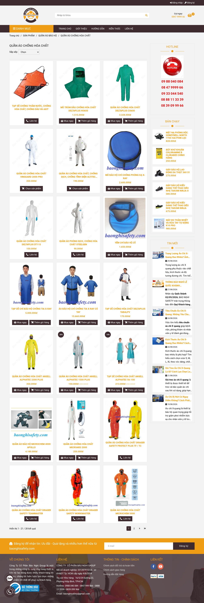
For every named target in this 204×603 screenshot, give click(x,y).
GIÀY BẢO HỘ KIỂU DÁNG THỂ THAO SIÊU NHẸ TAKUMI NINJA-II (177, 188)
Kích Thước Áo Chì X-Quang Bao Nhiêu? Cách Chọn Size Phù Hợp (177, 341)
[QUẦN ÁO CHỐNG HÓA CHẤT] (30, 15)
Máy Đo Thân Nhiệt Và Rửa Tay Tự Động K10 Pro (177, 223)
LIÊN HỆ (129, 28)
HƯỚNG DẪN (97, 28)
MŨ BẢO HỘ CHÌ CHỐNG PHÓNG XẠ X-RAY (125, 177)
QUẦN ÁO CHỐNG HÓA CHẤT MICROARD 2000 (78, 446)
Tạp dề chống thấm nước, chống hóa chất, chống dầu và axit (31, 108)
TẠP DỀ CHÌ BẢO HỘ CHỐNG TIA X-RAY (31, 308)
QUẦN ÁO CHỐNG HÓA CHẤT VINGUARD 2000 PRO (31, 175)
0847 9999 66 (178, 16)
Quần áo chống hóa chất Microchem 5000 (125, 512)
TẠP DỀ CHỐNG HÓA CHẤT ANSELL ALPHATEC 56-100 (125, 378)
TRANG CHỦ (65, 28)
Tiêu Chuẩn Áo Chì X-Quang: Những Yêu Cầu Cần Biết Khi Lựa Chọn (176, 312)
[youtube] (161, 566)
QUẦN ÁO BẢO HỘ (47, 35)
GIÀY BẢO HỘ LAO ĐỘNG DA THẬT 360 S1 (178, 171)
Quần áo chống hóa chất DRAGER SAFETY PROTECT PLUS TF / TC (125, 444)
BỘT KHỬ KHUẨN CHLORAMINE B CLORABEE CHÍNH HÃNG (175, 153)
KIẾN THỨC (114, 28)
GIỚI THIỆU (81, 28)
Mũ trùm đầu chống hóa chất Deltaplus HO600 (78, 109)
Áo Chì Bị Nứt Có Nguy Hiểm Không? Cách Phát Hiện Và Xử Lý (177, 398)
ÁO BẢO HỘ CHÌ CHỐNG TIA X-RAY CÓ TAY (78, 310)
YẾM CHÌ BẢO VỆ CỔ (125, 242)
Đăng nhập (177, 2)
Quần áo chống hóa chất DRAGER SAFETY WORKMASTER (78, 512)
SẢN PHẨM (28, 35)
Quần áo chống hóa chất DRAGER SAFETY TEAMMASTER (31, 512)
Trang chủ (14, 35)
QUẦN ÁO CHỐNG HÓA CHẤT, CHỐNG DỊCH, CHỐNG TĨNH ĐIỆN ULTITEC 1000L (78, 175)
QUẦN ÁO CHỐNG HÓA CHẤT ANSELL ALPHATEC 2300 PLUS (31, 378)
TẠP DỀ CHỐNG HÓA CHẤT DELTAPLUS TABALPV (125, 310)
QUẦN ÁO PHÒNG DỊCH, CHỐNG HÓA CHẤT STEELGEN (78, 243)
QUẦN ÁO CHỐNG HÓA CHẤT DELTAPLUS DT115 (31, 243)
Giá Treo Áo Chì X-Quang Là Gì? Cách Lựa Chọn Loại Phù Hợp (178, 370)
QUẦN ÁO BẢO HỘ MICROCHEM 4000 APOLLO (31, 446)
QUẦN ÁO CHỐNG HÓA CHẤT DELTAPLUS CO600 (125, 109)
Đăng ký (191, 2)
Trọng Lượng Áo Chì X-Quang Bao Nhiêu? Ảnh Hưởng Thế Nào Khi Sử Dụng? (176, 255)
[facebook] (153, 566)
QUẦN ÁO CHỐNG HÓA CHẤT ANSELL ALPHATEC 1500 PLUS (78, 378)
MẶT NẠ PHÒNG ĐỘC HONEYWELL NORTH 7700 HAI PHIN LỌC (177, 135)
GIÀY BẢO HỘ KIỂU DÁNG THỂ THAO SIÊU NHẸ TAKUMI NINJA (177, 205)
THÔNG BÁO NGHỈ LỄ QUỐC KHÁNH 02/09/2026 (176, 284)
